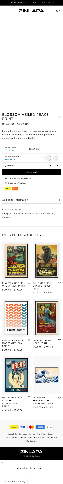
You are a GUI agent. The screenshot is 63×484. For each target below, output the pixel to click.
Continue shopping (15, 481)
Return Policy (27, 438)
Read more (10, 159)
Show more (7, 289)
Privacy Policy (12, 438)
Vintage (6, 217)
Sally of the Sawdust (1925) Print (42, 286)
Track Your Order (45, 434)
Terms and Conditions (45, 438)
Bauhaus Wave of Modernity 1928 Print (13, 343)
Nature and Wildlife (44, 213)
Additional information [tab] (15, 200)
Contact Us (31, 441)
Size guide (10, 150)
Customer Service (27, 434)
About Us (12, 434)
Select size (10, 147)
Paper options (12, 156)
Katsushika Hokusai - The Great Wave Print (44, 400)
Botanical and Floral (24, 213)
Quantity (9, 166)
